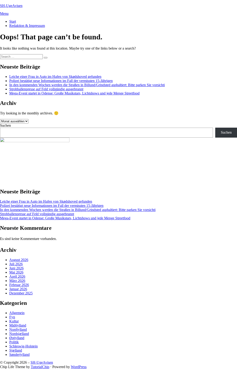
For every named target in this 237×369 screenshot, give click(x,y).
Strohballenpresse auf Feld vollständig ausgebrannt (46, 89)
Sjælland (15, 350)
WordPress (79, 367)
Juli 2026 (16, 264)
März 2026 (17, 281)
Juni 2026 (16, 268)
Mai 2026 (16, 272)
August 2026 (18, 260)
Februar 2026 (19, 285)
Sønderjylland (19, 354)
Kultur (14, 321)
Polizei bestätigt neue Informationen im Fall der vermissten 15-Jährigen (61, 81)
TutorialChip (40, 367)
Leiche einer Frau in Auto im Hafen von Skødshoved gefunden (55, 77)
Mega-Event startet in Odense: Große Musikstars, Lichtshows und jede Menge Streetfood (74, 93)
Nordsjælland (19, 334)
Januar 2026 (18, 289)
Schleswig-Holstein (23, 346)
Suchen (5, 125)
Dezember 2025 (21, 293)
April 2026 (17, 276)
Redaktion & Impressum (27, 26)
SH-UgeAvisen (11, 6)
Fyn (12, 317)
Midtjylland (17, 325)
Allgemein (17, 313)
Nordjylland (18, 329)
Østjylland (16, 338)
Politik (14, 342)
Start (12, 21)
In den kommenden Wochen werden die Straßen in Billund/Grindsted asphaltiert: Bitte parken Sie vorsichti (87, 85)
